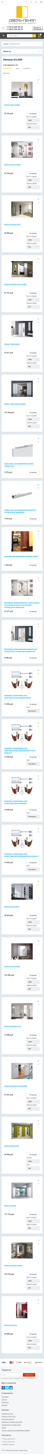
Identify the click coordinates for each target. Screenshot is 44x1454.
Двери (4, 1428)
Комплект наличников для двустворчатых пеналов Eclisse (17, 696)
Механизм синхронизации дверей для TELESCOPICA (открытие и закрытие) (20, 650)
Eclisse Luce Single (11, 906)
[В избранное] (38, 83)
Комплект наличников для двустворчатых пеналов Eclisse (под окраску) (19, 750)
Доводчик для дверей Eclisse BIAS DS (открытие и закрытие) (20, 511)
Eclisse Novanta (10, 1325)
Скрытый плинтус (8, 1419)
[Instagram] (11, 1387)
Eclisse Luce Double (12, 966)
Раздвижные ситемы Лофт (11, 1425)
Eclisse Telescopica (11, 344)
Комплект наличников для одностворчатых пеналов (15, 802)
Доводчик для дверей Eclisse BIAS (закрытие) (18, 464)
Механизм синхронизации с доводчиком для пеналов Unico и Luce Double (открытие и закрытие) (21, 605)
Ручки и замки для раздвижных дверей (16, 1430)
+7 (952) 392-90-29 (14, 29)
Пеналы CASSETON (8, 1416)
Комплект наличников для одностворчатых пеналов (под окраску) (21, 855)
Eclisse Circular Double (13, 1265)
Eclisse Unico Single (12, 105)
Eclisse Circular (10, 1205)
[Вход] (36, 2)
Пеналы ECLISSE (7, 1414)
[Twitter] (7, 1387)
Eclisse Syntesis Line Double (15, 284)
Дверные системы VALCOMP (12, 1422)
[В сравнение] (38, 79)
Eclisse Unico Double (12, 164)
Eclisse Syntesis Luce (12, 1026)
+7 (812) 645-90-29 (14, 27)
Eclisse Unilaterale (11, 1146)
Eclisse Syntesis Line (12, 224)
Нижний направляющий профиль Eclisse (21, 556)
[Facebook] (3, 1387)
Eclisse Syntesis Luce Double (15, 1086)
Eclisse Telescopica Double (15, 404)
